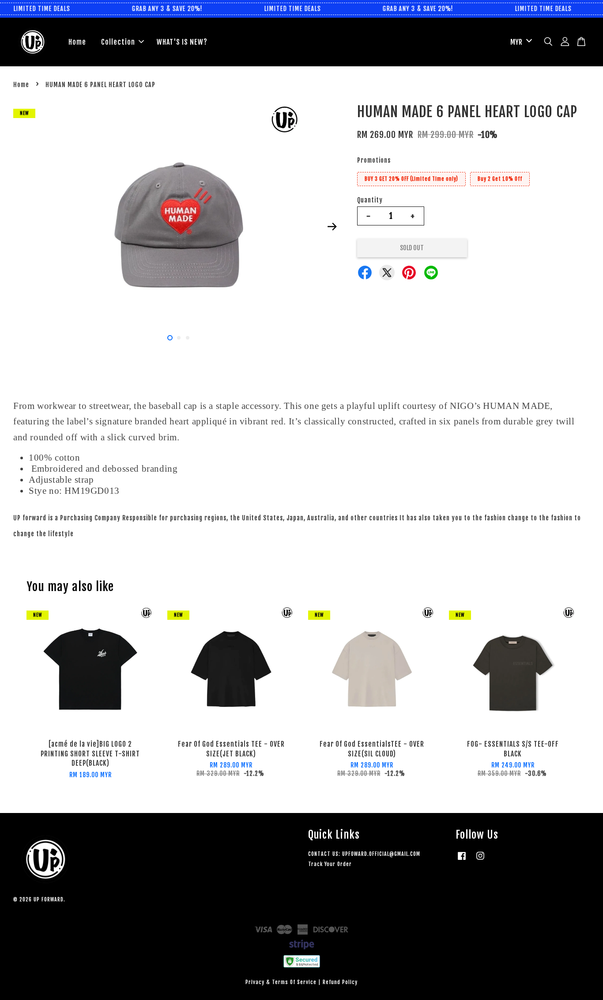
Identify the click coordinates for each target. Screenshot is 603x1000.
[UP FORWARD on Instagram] (480, 860)
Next (332, 226)
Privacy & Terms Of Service (281, 982)
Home (77, 42)
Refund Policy (340, 982)
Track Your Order (330, 864)
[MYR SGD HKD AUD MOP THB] (519, 42)
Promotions (374, 160)
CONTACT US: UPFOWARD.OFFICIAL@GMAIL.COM (364, 854)
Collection (118, 42)
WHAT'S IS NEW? (182, 42)
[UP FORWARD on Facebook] (462, 860)
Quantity (370, 200)
